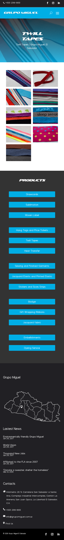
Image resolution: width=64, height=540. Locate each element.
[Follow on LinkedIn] (59, 3)
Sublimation (32, 204)
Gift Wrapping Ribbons (32, 312)
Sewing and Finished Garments (32, 265)
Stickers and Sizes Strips (32, 286)
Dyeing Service (32, 347)
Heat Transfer (32, 250)
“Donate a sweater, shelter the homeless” (26, 470)
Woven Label (32, 215)
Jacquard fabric (32, 322)
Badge (32, 301)
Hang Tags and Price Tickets (32, 230)
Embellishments (32, 337)
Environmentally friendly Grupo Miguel (23, 436)
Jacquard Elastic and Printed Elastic (32, 276)
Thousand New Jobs (14, 453)
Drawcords (32, 194)
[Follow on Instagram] (53, 3)
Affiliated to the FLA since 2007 (20, 461)
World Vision (9, 445)
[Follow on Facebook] (47, 3)
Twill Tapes (32, 240)
